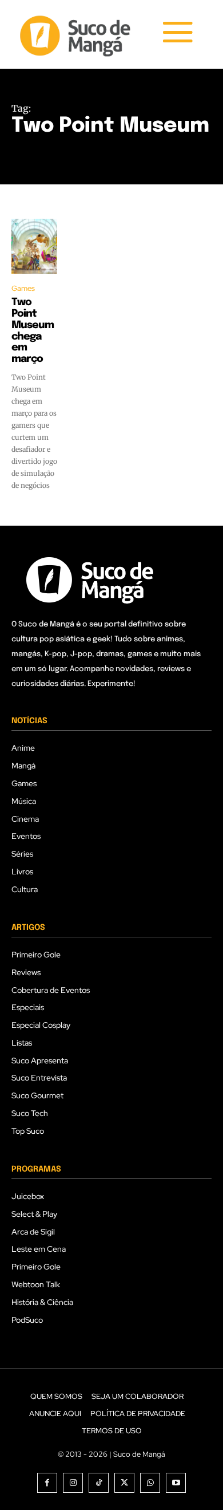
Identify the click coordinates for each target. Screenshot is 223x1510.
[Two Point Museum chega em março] (34, 246)
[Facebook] (47, 1483)
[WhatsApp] (150, 1483)
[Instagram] (73, 1483)
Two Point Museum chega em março (32, 330)
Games (23, 288)
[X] (124, 1483)
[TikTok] (99, 1483)
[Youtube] (176, 1483)
